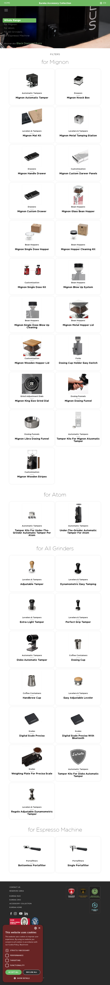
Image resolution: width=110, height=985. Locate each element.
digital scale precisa (32, 736)
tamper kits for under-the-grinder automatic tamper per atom (32, 533)
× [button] (39, 928)
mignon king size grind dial (32, 401)
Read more (24, 944)
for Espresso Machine (17, 36)
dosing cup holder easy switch (78, 363)
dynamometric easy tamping (78, 584)
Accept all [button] (13, 972)
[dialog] (23, 953)
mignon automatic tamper (32, 98)
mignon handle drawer (32, 173)
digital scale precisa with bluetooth (78, 737)
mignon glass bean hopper (78, 211)
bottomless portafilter (32, 865)
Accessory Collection (20, 903)
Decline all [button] (31, 972)
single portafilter (78, 865)
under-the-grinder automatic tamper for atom (78, 531)
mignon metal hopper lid (78, 325)
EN (104, 3)
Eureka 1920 (15, 896)
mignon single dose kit (32, 287)
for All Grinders (13, 32)
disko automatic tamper (32, 660)
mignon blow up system (78, 287)
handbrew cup (32, 698)
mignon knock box (78, 98)
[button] (22, 978)
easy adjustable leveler (78, 698)
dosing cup (78, 660)
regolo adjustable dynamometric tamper (32, 813)
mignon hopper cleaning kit (78, 249)
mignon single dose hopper (32, 249)
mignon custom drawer (31, 211)
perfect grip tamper (78, 622)
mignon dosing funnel (78, 401)
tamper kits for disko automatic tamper (78, 775)
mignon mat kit (32, 136)
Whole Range (12, 20)
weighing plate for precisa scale (31, 774)
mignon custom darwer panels (78, 173)
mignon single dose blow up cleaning (31, 326)
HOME (7, 3)
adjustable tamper (31, 584)
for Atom (9, 28)
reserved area (16, 891)
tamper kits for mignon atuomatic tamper (78, 440)
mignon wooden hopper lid (32, 363)
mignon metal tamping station (78, 136)
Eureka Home (15, 907)
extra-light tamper (32, 622)
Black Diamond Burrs (29, 43)
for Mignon (10, 24)
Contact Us (14, 887)
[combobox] (35, 928)
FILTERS (55, 54)
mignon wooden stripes (32, 477)
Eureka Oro (15, 900)
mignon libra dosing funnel (32, 439)
